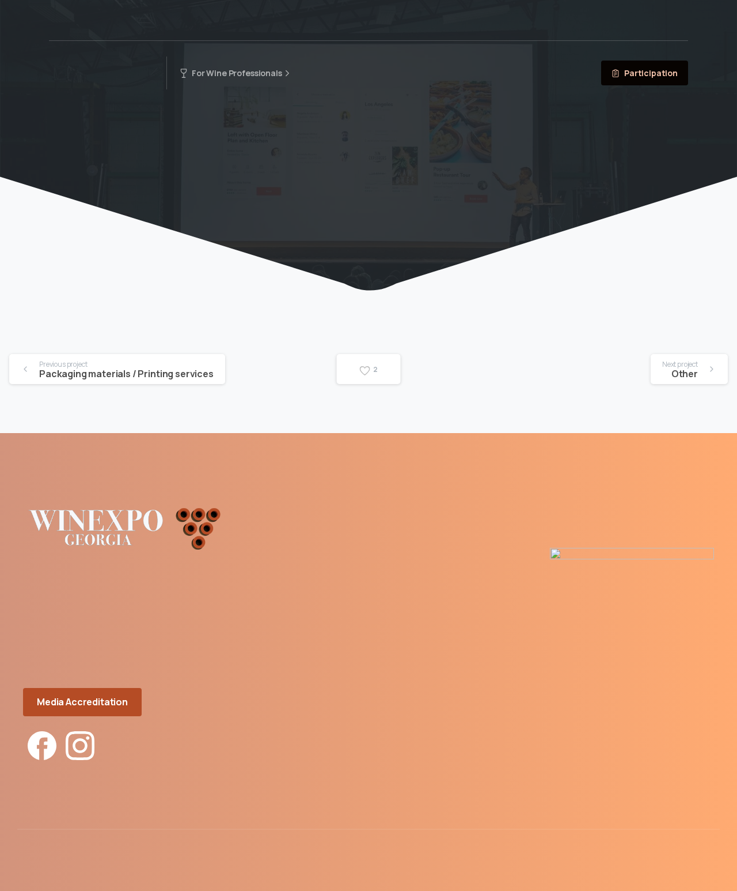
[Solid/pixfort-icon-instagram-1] (80, 744)
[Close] (486, 879)
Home (327, 167)
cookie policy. (448, 879)
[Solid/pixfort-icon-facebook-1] (42, 744)
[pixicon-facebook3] (700, 869)
